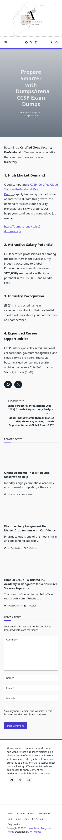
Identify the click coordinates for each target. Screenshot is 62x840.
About (11, 813)
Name (10, 677)
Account (21, 813)
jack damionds (13, 548)
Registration (14, 824)
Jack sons (11, 494)
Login (26, 818)
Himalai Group (13, 606)
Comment (12, 639)
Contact (32, 813)
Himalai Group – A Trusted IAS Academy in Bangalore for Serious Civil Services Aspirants (30, 584)
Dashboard (44, 813)
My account (38, 818)
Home (18, 818)
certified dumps (30, 112)
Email (10, 688)
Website (10, 698)
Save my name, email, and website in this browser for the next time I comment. (28, 712)
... (53, 487)
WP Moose (35, 831)
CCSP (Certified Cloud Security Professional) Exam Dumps (31, 189)
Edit (10, 818)
